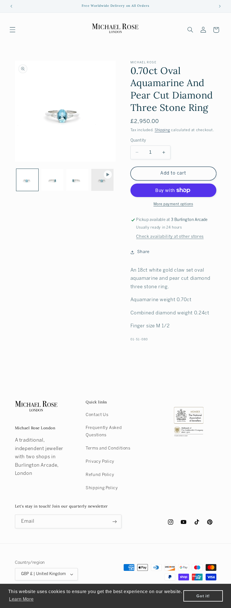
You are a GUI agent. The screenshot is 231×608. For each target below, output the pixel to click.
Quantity (138, 140)
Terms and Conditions (108, 448)
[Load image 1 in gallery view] (27, 180)
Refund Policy (100, 475)
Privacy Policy (100, 462)
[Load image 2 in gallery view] (52, 180)
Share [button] (143, 252)
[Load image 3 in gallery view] (77, 180)
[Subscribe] (114, 521)
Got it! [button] (203, 596)
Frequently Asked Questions (104, 431)
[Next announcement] (220, 6)
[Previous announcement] (11, 6)
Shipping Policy (102, 488)
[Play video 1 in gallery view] (102, 180)
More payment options (173, 204)
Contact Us (97, 415)
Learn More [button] (21, 599)
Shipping (162, 130)
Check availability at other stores (169, 237)
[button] (12, 29)
